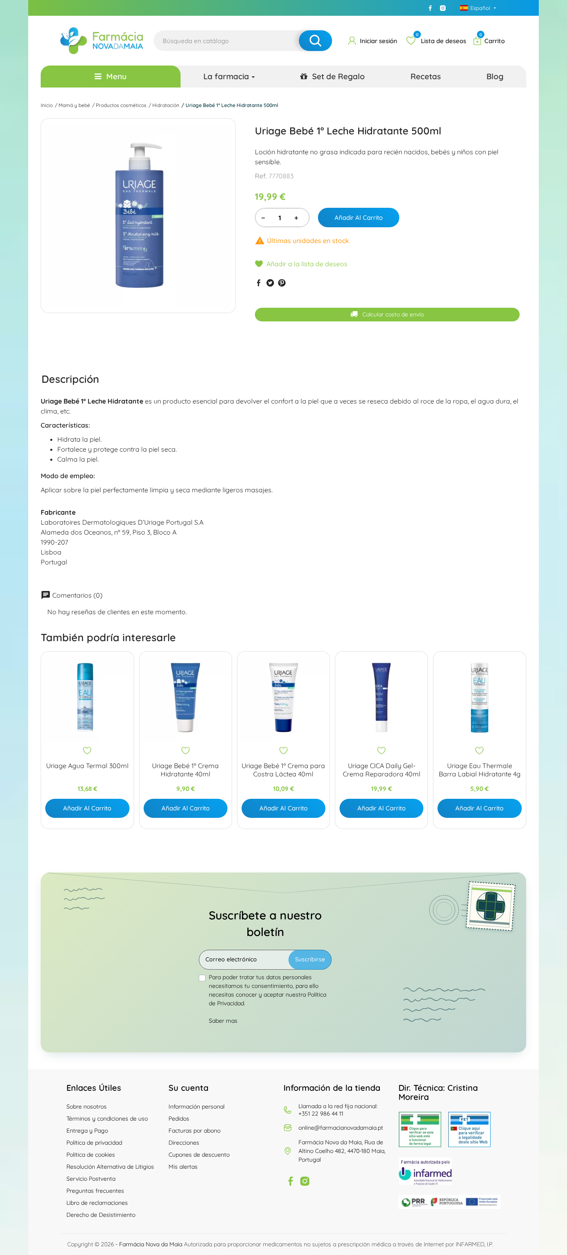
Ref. (261, 176)
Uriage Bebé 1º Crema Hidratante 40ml (185, 770)
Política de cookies (90, 1154)
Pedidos (179, 1118)
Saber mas (223, 1020)
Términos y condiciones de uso (107, 1118)
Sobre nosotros (86, 1106)
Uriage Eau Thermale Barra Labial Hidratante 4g (480, 770)
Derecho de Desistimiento (100, 1215)
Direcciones (184, 1142)
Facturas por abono (194, 1130)
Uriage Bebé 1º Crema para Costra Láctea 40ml (283, 770)
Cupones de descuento (199, 1154)
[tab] (70, 378)
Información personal (197, 1106)
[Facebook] (430, 8)
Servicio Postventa (90, 1178)
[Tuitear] (270, 283)
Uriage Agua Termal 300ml (87, 766)
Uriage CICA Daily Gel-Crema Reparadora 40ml (381, 770)
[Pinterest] (282, 283)
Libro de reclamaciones (97, 1202)
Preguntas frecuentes (95, 1190)
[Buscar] (315, 40)
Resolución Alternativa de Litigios (110, 1166)
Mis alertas (183, 1166)
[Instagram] (443, 8)
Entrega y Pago (87, 1130)
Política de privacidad (94, 1142)
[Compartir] (258, 283)
